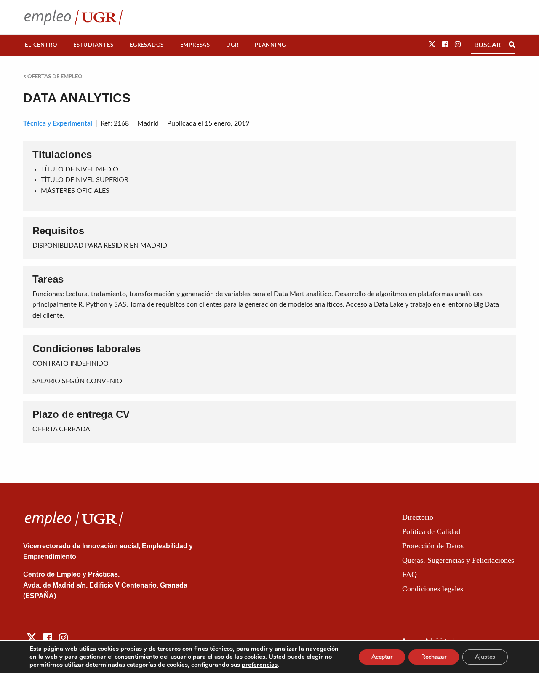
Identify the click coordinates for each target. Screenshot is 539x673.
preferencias (260, 664)
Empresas (195, 45)
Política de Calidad (431, 531)
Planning (270, 45)
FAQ (409, 574)
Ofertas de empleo (54, 76)
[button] (432, 45)
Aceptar (381, 657)
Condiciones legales (432, 589)
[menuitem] (41, 45)
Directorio (417, 517)
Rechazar (433, 657)
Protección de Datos (433, 546)
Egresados (147, 45)
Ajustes (485, 657)
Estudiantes (93, 45)
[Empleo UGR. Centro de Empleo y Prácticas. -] (73, 17)
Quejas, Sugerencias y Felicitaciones (458, 560)
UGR (232, 45)
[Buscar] (512, 45)
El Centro (41, 45)
